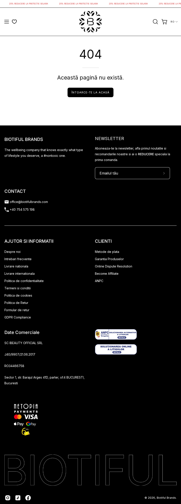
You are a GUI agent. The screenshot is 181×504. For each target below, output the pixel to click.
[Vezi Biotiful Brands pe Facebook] (28, 498)
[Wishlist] (14, 21)
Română (174, 22)
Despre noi (12, 252)
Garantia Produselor (109, 259)
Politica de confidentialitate (24, 281)
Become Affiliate (107, 273)
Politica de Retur (16, 303)
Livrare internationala (19, 273)
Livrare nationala (16, 266)
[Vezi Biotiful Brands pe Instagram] (7, 498)
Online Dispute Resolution (113, 266)
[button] (155, 22)
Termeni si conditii (17, 288)
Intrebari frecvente (18, 259)
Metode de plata (107, 252)
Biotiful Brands (166, 497)
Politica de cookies (18, 295)
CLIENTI (103, 241)
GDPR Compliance (17, 317)
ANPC (99, 281)
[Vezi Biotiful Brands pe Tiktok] (18, 498)
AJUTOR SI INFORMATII (28, 241)
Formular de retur (16, 310)
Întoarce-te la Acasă (90, 92)
